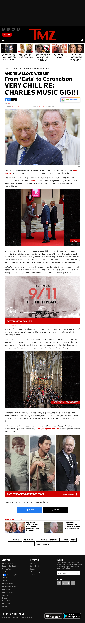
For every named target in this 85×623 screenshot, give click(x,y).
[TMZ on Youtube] (13, 29)
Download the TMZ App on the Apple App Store (53, 616)
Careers (32, 569)
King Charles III (15, 540)
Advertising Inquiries (36, 572)
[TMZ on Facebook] (3, 29)
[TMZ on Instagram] (18, 29)
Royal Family (29, 540)
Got (7, 35)
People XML (6, 601)
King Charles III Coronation (47, 540)
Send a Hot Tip (35, 566)
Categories (6, 589)
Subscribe (77, 573)
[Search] (82, 40)
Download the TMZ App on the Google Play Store (72, 616)
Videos (4, 607)
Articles (5, 578)
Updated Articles (8, 583)
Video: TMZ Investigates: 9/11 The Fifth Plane (15, 325)
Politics (64, 540)
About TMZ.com (7, 563)
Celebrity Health (42, 544)
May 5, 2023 (42, 106)
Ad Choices (6, 572)
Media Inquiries (35, 575)
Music (73, 540)
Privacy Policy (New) (9, 566)
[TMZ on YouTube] (68, 583)
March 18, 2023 (16, 106)
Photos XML (6, 604)
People (4, 598)
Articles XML (6, 580)
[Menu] (3, 40)
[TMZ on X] (8, 29)
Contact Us (33, 563)
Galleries (5, 595)
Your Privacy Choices (13, 575)
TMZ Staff (10, 104)
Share (31, 510)
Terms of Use (7, 569)
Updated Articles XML (9, 586)
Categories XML (7, 592)
